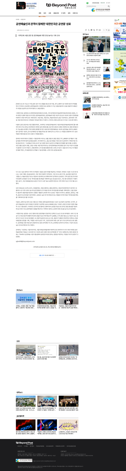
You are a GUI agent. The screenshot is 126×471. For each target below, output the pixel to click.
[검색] (108, 6)
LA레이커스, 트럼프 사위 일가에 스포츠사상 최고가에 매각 (68, 433)
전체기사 (75, 13)
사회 (50, 13)
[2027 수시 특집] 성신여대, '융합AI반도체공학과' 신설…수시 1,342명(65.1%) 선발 (25, 409)
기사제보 (26, 446)
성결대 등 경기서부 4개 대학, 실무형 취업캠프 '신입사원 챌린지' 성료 (68, 409)
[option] (27, 5)
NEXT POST (42, 16)
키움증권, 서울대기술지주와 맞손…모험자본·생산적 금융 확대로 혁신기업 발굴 (68, 307)
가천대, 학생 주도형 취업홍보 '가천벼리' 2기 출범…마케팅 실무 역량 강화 (46, 409)
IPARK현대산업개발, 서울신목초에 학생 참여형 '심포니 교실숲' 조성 (46, 307)
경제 (40, 13)
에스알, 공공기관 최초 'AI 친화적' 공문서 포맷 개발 (46, 358)
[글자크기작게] (104, 30)
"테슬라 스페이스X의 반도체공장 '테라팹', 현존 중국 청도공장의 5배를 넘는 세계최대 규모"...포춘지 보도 (47, 433)
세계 (69, 13)
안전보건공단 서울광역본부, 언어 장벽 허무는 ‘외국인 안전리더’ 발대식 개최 (25, 358)
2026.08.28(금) (95, 3)
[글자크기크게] (106, 30)
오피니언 (85, 93)
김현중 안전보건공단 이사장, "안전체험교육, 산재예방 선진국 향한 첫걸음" (68, 358)
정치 (45, 13)
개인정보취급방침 (40, 446)
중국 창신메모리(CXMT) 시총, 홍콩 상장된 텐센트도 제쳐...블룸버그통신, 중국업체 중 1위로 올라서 (25, 433)
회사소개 (103, 3)
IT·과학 (63, 13)
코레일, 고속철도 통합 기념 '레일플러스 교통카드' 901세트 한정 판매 (25, 307)
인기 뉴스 (86, 34)
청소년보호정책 (49, 446)
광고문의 (108, 3)
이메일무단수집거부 (60, 446)
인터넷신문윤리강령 (71, 446)
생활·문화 (56, 13)
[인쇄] (109, 30)
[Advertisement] (47, 159)
